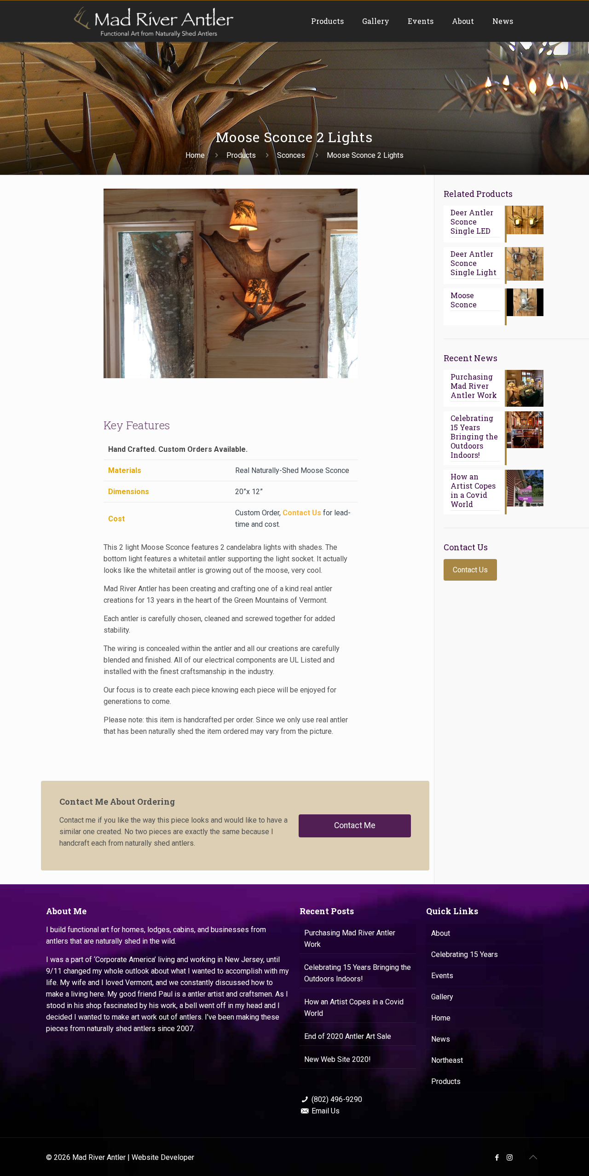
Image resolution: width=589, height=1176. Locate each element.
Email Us (326, 1111)
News (440, 1039)
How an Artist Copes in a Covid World (354, 1007)
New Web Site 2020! (337, 1059)
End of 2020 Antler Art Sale (347, 1036)
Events (442, 975)
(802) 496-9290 (337, 1099)
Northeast (447, 1060)
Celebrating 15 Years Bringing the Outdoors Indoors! (357, 973)
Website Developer (163, 1157)
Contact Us (302, 512)
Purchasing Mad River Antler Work (349, 938)
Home (195, 155)
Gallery (442, 996)
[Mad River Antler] (153, 21)
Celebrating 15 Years (464, 954)
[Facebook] (497, 1157)
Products (241, 155)
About (440, 933)
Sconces (291, 155)
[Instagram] (509, 1157)
